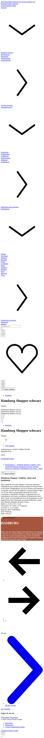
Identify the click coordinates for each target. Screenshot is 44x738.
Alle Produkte (5, 709)
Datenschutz (9, 725)
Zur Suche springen (26, 2)
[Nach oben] (3, 733)
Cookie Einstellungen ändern (15, 727)
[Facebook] (5, 717)
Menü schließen (10, 389)
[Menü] (3, 382)
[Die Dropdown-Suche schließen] (3, 331)
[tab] (24, 466)
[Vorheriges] (2, 416)
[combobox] (11, 326)
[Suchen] (2, 329)
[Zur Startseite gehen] (8, 6)
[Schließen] (2, 736)
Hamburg (8, 395)
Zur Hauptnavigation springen (18, 3)
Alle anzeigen (9, 446)
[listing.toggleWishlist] (2, 421)
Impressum (8, 723)
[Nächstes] (4, 416)
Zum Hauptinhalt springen (10, 2)
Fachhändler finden (7, 459)
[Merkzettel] (22, 379)
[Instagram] (14, 717)
